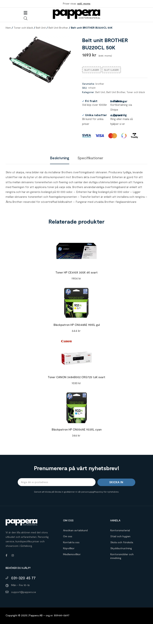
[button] (25, 12)
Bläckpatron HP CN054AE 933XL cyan (77, 429)
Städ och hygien (120, 536)
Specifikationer (90, 158)
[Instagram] (12, 555)
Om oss (67, 536)
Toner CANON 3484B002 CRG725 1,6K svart (76, 377)
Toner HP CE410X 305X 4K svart (76, 272)
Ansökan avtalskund (75, 530)
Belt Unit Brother (58, 27)
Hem (8, 27)
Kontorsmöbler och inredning (122, 556)
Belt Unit (41, 27)
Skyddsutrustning (121, 548)
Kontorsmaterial (120, 530)
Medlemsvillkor (72, 554)
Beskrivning (59, 158)
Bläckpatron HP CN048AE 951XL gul (77, 324)
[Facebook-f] (6, 555)
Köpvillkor (68, 548)
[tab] (59, 158)
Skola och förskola (121, 542)
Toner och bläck (23, 27)
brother (100, 83)
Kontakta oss (71, 542)
